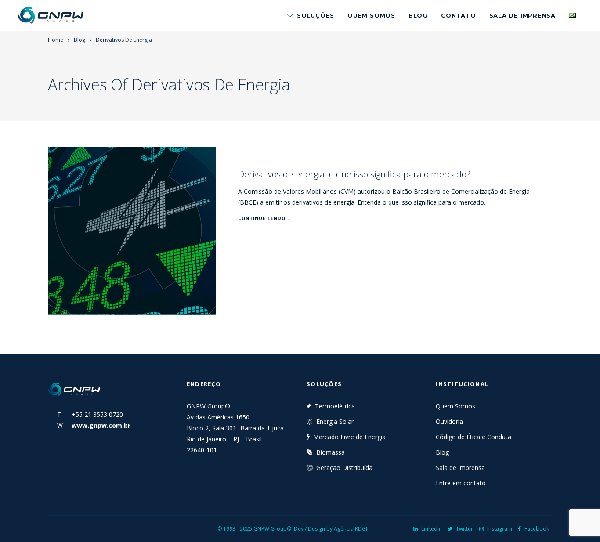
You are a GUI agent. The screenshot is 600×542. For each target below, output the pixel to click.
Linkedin (431, 528)
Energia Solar (335, 421)
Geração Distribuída (344, 467)
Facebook (536, 528)
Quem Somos (371, 15)
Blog (418, 15)
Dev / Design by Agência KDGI (330, 528)
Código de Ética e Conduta (473, 437)
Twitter (464, 528)
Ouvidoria (449, 421)
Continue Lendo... (264, 218)
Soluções (315, 15)
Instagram (499, 528)
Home (55, 39)
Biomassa (330, 452)
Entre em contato (461, 483)
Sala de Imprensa (522, 15)
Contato (458, 15)
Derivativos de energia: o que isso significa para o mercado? (354, 174)
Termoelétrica (335, 406)
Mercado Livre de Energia (349, 437)
